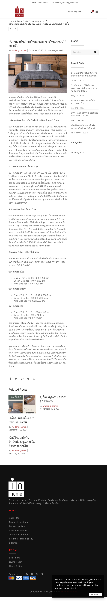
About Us (14, 518)
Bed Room (14, 557)
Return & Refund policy (21, 538)
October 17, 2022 (37, 50)
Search (95, 52)
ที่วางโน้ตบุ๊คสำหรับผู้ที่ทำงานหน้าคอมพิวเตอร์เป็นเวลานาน (84, 74)
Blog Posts (22, 21)
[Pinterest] (28, 378)
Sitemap (13, 543)
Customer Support (19, 530)
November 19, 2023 (49, 408)
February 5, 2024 (16, 453)
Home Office (15, 566)
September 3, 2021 (17, 429)
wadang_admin (19, 50)
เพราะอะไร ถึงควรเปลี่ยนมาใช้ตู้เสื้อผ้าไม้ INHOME (84, 114)
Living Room (15, 562)
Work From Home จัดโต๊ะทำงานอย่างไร (83, 102)
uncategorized (38, 21)
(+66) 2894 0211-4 (40, 2)
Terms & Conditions (19, 534)
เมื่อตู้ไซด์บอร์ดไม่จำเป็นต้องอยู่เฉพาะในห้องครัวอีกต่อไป (21, 441)
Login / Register (74, 12)
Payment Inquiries (18, 522)
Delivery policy (17, 526)
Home (11, 21)
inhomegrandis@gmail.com (66, 2)
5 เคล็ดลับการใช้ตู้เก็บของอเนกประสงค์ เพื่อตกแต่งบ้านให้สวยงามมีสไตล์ (84, 88)
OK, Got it (95, 594)
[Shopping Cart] (91, 11)
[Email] (34, 378)
